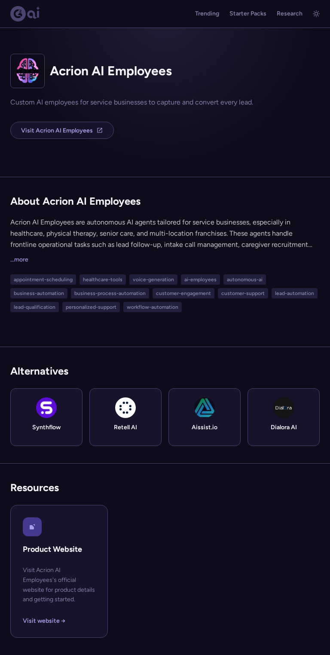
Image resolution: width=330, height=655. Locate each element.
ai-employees (200, 280)
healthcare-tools (102, 280)
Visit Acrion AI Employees (57, 130)
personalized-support (91, 307)
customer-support (243, 293)
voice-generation (153, 280)
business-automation (39, 293)
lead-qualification (34, 307)
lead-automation (294, 293)
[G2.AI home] (25, 14)
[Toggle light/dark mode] (316, 13)
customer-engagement (183, 293)
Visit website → (44, 620)
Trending (207, 13)
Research (289, 13)
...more (19, 259)
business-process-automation (110, 293)
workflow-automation (152, 307)
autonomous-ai (245, 280)
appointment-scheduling (43, 280)
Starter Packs (247, 13)
